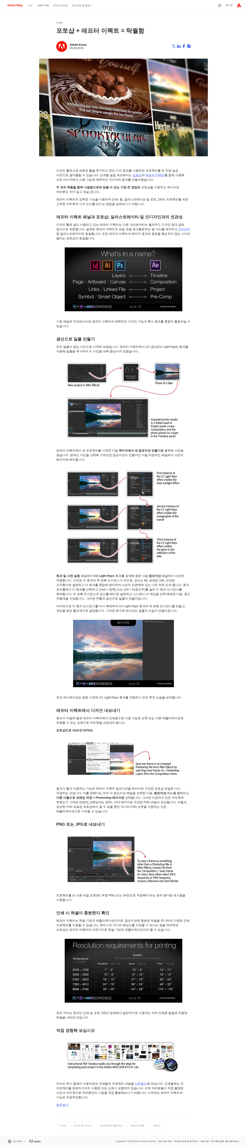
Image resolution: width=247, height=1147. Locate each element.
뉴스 (30, 5)
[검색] (219, 5)
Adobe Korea (78, 44)
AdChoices (234, 1141)
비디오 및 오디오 (82, 1125)
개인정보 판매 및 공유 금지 (186, 1141)
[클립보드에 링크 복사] (189, 46)
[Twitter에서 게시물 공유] (174, 46)
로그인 (229, 5)
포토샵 (137, 175)
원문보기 (62, 1105)
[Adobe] (239, 5)
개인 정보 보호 (165, 1141)
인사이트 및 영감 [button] (81, 5)
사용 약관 (204, 1141)
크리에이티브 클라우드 (110, 1125)
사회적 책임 (43, 5)
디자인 (59, 23)
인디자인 (184, 229)
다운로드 (141, 1083)
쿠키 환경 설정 (217, 1141)
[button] (16, 1141)
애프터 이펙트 (155, 175)
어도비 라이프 (60, 5)
